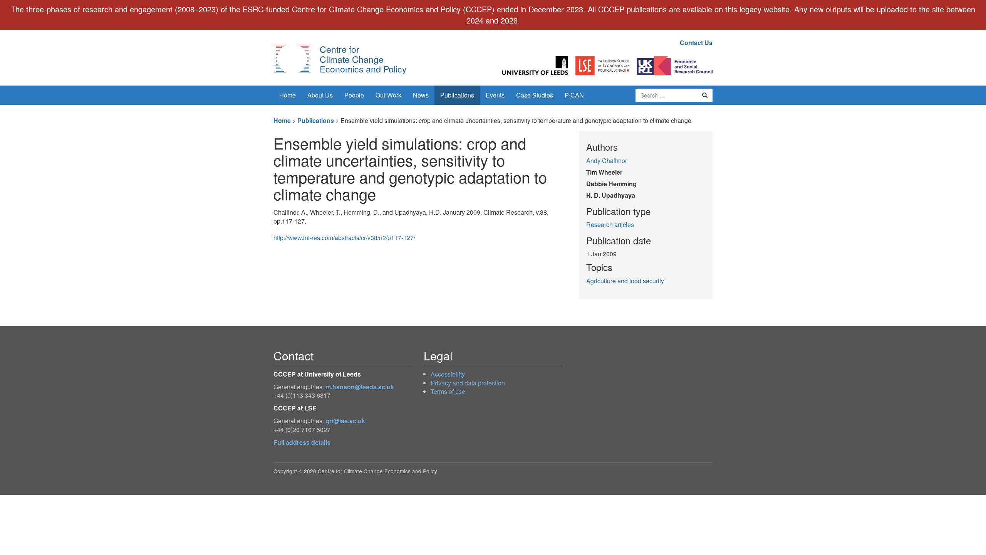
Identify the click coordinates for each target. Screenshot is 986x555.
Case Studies (534, 95)
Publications (457, 95)
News (421, 95)
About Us (320, 95)
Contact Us (696, 42)
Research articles (610, 224)
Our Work (388, 95)
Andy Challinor (606, 160)
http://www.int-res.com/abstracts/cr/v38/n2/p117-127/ (344, 237)
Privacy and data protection (468, 382)
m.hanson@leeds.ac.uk (359, 386)
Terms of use (448, 391)
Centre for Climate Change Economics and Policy (363, 58)
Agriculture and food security (625, 280)
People (354, 95)
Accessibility (448, 374)
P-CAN (574, 95)
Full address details (301, 442)
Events (495, 95)
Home (287, 95)
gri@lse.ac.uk (345, 420)
